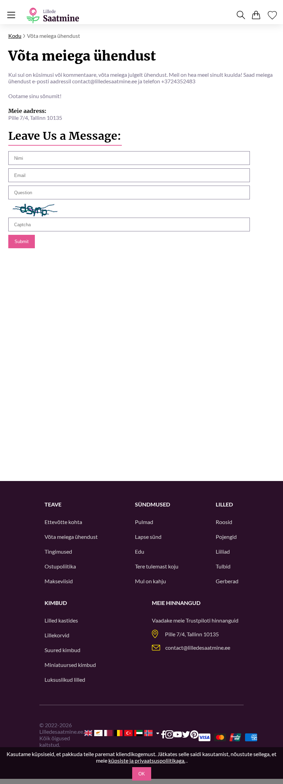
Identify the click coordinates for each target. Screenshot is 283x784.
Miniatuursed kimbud (70, 664)
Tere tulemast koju (156, 566)
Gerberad (227, 581)
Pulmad (144, 522)
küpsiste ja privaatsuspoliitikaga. (146, 760)
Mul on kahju (150, 581)
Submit (21, 241)
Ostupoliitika (60, 566)
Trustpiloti (198, 620)
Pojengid (226, 536)
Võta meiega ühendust (71, 536)
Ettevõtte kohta (63, 522)
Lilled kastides (61, 620)
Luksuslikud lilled (65, 679)
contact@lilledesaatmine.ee (197, 647)
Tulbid (223, 566)
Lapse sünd (148, 536)
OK (141, 773)
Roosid (224, 522)
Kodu (14, 35)
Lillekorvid (57, 635)
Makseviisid (59, 581)
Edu (139, 551)
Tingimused (58, 551)
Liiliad (223, 551)
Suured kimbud (62, 650)
